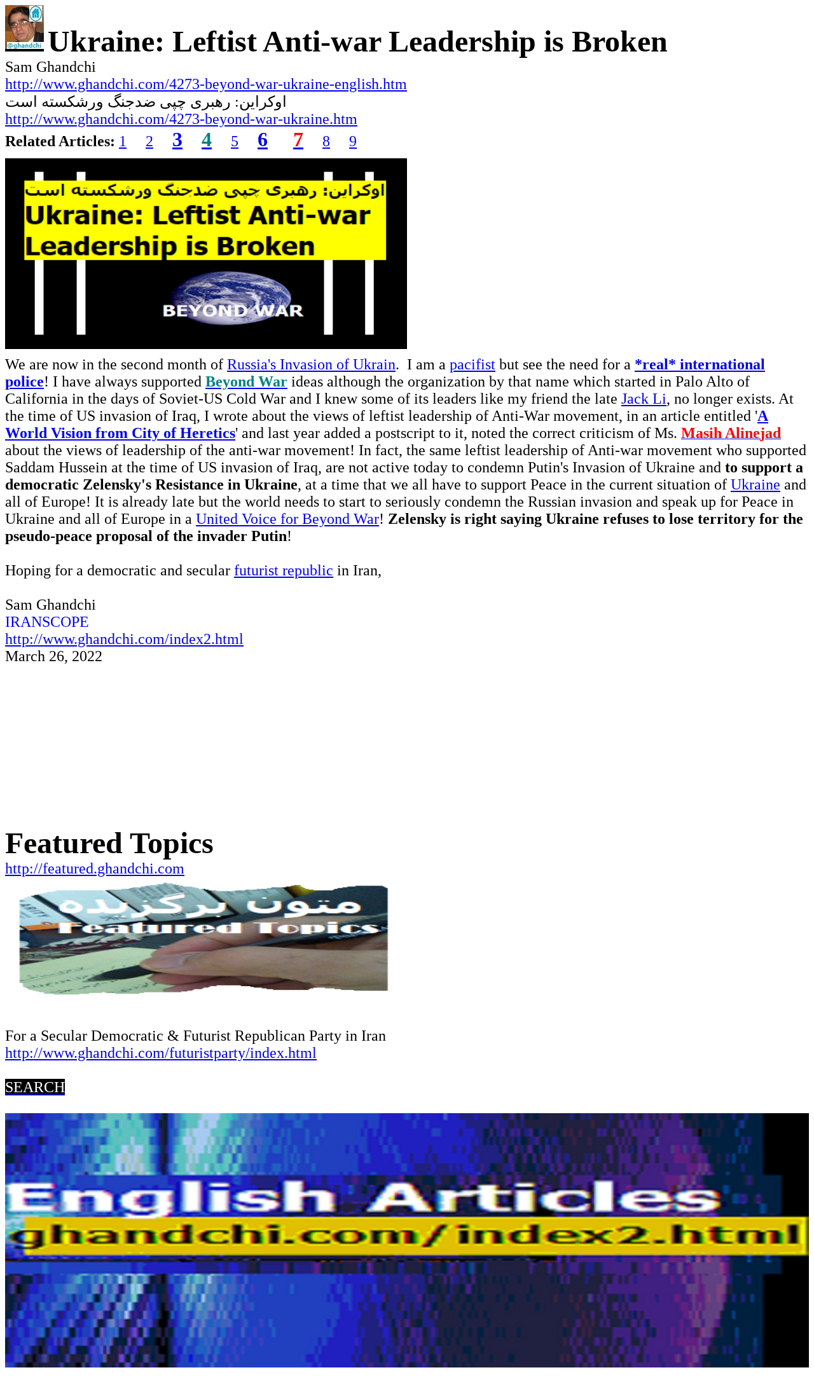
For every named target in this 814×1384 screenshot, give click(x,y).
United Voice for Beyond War (287, 518)
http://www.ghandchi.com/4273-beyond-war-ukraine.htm (181, 119)
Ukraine (755, 484)
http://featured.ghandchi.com (94, 868)
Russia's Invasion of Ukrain (311, 364)
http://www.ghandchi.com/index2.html (124, 639)
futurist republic (283, 570)
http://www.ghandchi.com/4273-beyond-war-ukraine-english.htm (206, 84)
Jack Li (643, 398)
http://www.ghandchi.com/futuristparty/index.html (161, 1053)
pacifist (472, 364)
